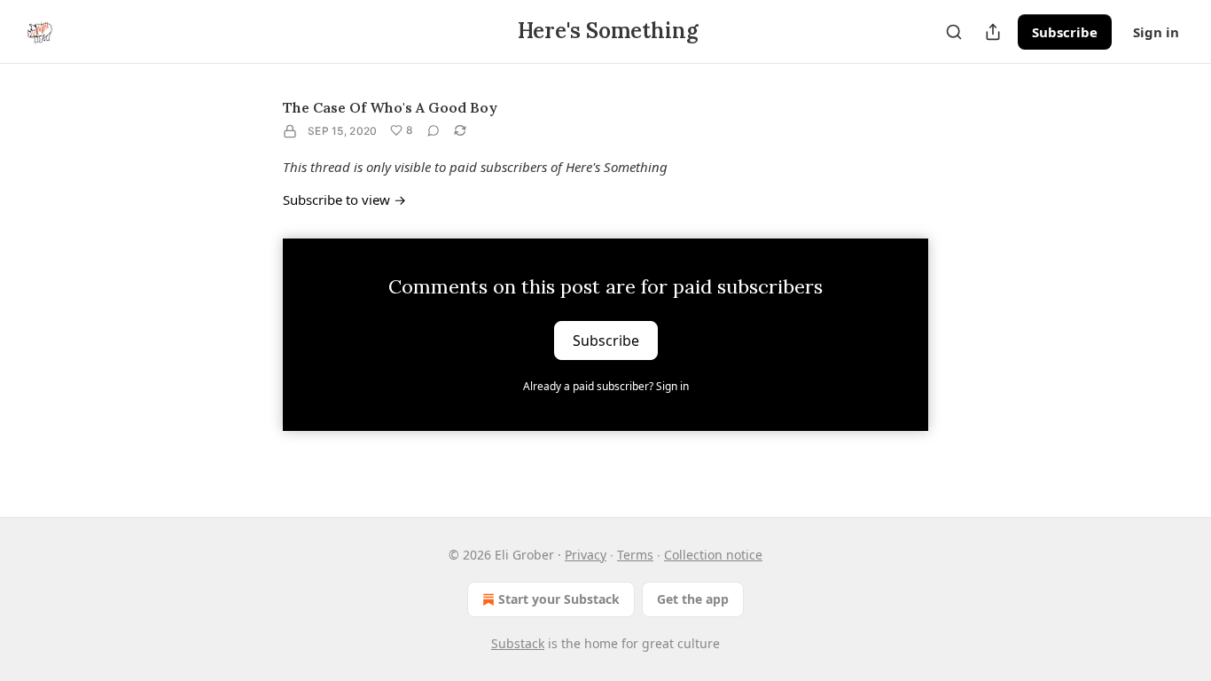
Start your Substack (559, 599)
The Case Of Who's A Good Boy (390, 107)
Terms (635, 554)
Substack (517, 643)
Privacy (585, 554)
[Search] (954, 32)
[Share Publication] (993, 32)
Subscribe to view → (344, 199)
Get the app (693, 599)
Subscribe (1065, 32)
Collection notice (713, 554)
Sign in (1156, 32)
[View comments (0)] (433, 130)
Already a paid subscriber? (606, 386)
